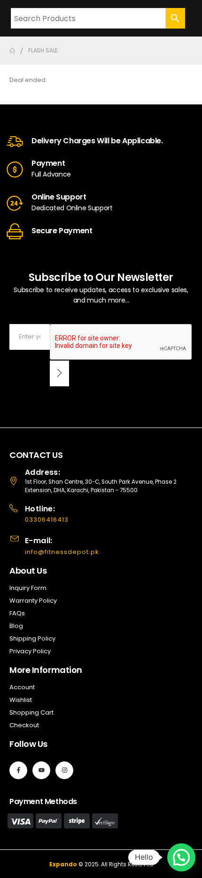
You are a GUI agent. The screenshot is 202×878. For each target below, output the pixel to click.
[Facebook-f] (18, 770)
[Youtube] (41, 770)
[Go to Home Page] (12, 50)
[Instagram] (64, 770)
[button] (181, 857)
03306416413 (47, 519)
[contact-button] (59, 373)
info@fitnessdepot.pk (62, 551)
